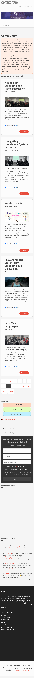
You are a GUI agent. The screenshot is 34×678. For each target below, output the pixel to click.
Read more (25, 132)
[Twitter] (6, 2)
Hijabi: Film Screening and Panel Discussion (15, 85)
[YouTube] (13, 2)
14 (23, 386)
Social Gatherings (10, 433)
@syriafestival (8, 553)
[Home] (17, 15)
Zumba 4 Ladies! (15, 203)
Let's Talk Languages (11, 324)
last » (11, 391)
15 (28, 386)
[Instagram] (17, 2)
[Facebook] (3, 2)
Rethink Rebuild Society (22, 670)
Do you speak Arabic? (11, 469)
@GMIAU (7, 573)
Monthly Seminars (10, 428)
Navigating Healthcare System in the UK (16, 144)
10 (3, 386)
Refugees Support (10, 424)
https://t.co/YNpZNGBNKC (10, 579)
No (25, 466)
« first (4, 381)
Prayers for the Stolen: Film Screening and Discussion (14, 264)
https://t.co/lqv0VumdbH (10, 559)
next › (4, 391)
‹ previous (12, 381)
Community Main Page (8, 419)
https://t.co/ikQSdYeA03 (9, 569)
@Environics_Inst (9, 563)
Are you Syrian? (12, 466)
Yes (21, 466)
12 (13, 386)
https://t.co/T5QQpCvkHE (14, 547)
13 (18, 386)
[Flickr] (10, 2)
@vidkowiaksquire (8, 557)
